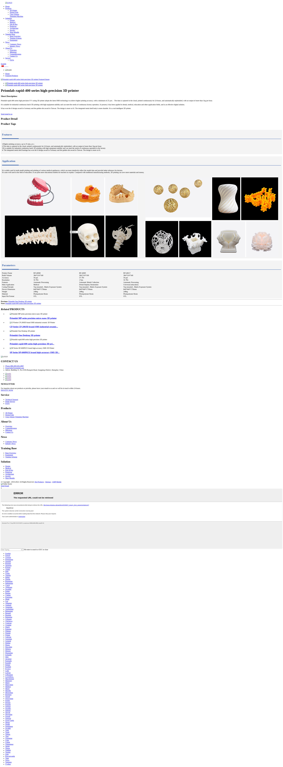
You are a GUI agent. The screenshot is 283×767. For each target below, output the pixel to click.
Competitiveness (15, 54)
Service (8, 58)
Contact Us (14, 56)
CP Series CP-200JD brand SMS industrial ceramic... (34, 327)
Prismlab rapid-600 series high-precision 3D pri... (32, 344)
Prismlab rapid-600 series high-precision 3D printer (23, 303)
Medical (12, 22)
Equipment (13, 40)
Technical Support (11, 400)
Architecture (14, 28)
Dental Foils (14, 12)
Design (12, 20)
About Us (8, 48)
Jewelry (12, 30)
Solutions (8, 18)
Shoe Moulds (14, 32)
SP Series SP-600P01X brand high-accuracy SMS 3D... (34, 352)
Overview (13, 50)
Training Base (10, 34)
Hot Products (39, 482)
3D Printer (13, 10)
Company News (15, 44)
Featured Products (11, 76)
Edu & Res (13, 24)
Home (7, 6)
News (7, 42)
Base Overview (15, 36)
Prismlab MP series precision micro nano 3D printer (33, 318)
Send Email (5, 486)
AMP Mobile (56, 482)
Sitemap (48, 482)
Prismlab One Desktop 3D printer (20, 301)
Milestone (13, 52)
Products (8, 8)
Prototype (13, 26)
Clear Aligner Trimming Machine (16, 15)
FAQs (12, 60)
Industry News (15, 46)
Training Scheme (16, 38)
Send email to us (6, 114)
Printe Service (10, 401)
